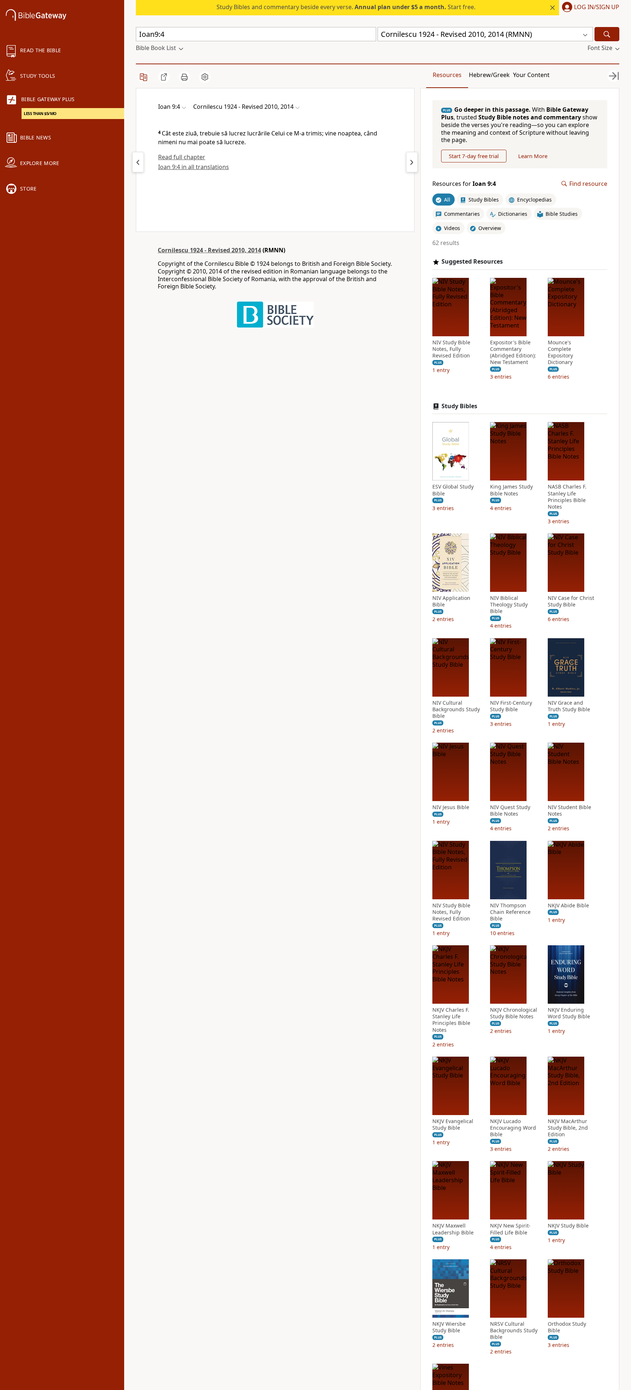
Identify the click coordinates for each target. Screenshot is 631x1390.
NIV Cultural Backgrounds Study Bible (456, 709)
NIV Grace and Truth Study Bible (569, 706)
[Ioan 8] (138, 162)
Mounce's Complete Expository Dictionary (560, 352)
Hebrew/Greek (489, 75)
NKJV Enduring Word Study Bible (569, 1013)
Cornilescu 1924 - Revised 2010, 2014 (209, 250)
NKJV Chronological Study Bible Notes (513, 1013)
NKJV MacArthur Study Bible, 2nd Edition (568, 1128)
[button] (589, 7)
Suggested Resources (472, 261)
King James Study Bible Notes (511, 490)
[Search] (606, 34)
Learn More (532, 156)
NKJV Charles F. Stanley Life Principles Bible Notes (451, 1020)
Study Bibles (459, 406)
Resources (447, 75)
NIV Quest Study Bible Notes (510, 810)
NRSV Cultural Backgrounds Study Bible (514, 1330)
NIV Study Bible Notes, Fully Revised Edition (451, 349)
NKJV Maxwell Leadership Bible (453, 1229)
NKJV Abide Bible (568, 905)
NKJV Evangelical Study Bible (452, 1124)
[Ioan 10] (412, 162)
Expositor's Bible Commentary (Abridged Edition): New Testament (513, 352)
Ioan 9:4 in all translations (193, 167)
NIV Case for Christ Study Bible (571, 601)
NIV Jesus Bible (450, 807)
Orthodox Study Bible (567, 1327)
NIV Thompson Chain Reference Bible (510, 912)
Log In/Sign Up (596, 7)
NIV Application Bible (451, 601)
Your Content (531, 75)
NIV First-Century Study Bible (511, 706)
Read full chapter (181, 157)
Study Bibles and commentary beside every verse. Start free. (346, 7)
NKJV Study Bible (568, 1225)
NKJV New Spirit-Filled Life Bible (510, 1229)
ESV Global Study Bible (453, 490)
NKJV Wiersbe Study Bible (449, 1327)
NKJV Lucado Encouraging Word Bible (513, 1128)
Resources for (464, 184)
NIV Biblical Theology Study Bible (509, 604)
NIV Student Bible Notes (569, 810)
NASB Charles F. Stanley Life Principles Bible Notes (567, 496)
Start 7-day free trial (474, 156)
